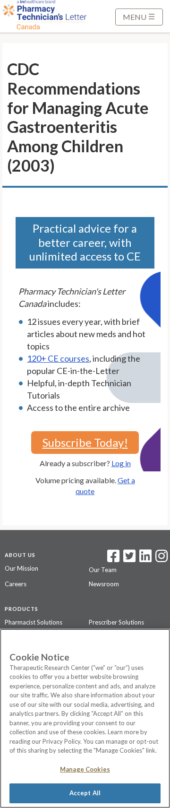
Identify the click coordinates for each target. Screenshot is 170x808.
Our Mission (21, 568)
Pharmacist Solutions (33, 622)
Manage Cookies (85, 769)
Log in (121, 463)
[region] (85, 718)
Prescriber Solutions (116, 622)
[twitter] (128, 559)
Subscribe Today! (85, 442)
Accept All (85, 793)
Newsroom (104, 584)
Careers (15, 584)
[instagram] (161, 559)
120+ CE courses (58, 358)
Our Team (103, 569)
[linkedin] (145, 559)
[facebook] (113, 559)
